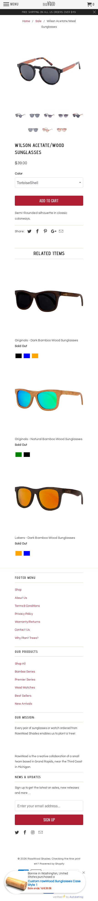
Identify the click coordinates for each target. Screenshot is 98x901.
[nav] (10, 4)
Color (19, 173)
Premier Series (25, 679)
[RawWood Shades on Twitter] (17, 832)
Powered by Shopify (52, 863)
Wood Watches (25, 687)
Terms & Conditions (27, 605)
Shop (18, 589)
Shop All (20, 663)
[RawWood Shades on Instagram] (33, 832)
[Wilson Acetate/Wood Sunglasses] (49, 72)
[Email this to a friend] (60, 231)
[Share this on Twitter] (28, 231)
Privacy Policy (24, 613)
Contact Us (22, 629)
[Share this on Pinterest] (44, 231)
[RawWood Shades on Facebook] (25, 832)
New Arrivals (23, 703)
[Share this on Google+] (52, 231)
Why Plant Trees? (27, 638)
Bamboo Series (25, 671)
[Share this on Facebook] (36, 231)
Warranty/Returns (27, 621)
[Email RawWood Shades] (41, 832)
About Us (21, 598)
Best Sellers (23, 695)
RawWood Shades (39, 858)
